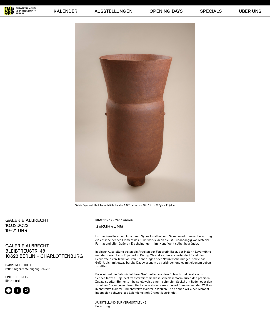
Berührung (102, 306)
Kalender (65, 11)
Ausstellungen (113, 11)
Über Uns (250, 11)
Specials (211, 11)
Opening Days (166, 11)
